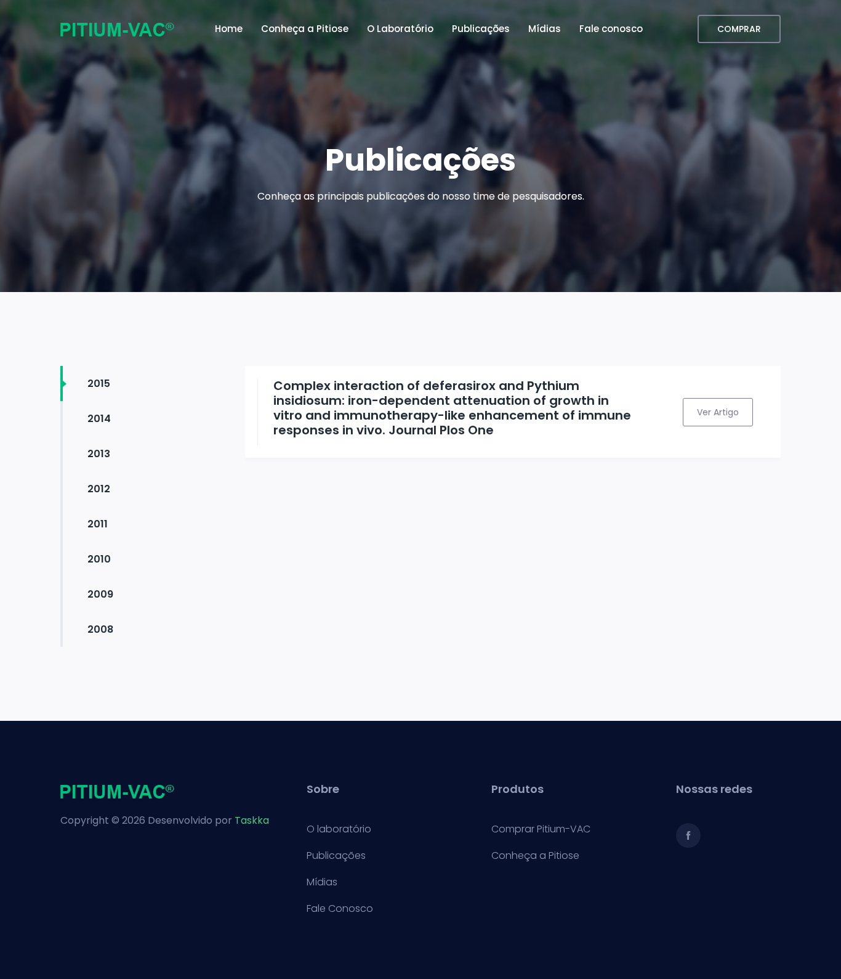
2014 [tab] (99, 419)
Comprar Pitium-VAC (540, 829)
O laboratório (339, 829)
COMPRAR (739, 29)
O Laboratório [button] (400, 28)
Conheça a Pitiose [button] (304, 28)
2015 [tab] (98, 383)
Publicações (336, 856)
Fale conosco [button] (611, 28)
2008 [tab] (100, 629)
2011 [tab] (97, 524)
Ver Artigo (718, 412)
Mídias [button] (544, 28)
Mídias (322, 882)
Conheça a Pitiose (535, 856)
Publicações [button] (481, 28)
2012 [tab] (98, 489)
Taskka (252, 820)
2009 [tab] (100, 594)
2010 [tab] (99, 559)
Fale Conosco (340, 909)
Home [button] (229, 28)
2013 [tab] (98, 454)
